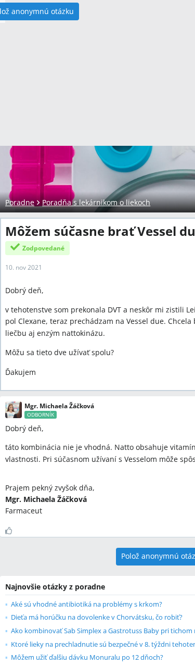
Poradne (19, 202)
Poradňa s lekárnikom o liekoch (96, 202)
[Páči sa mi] (12, 530)
